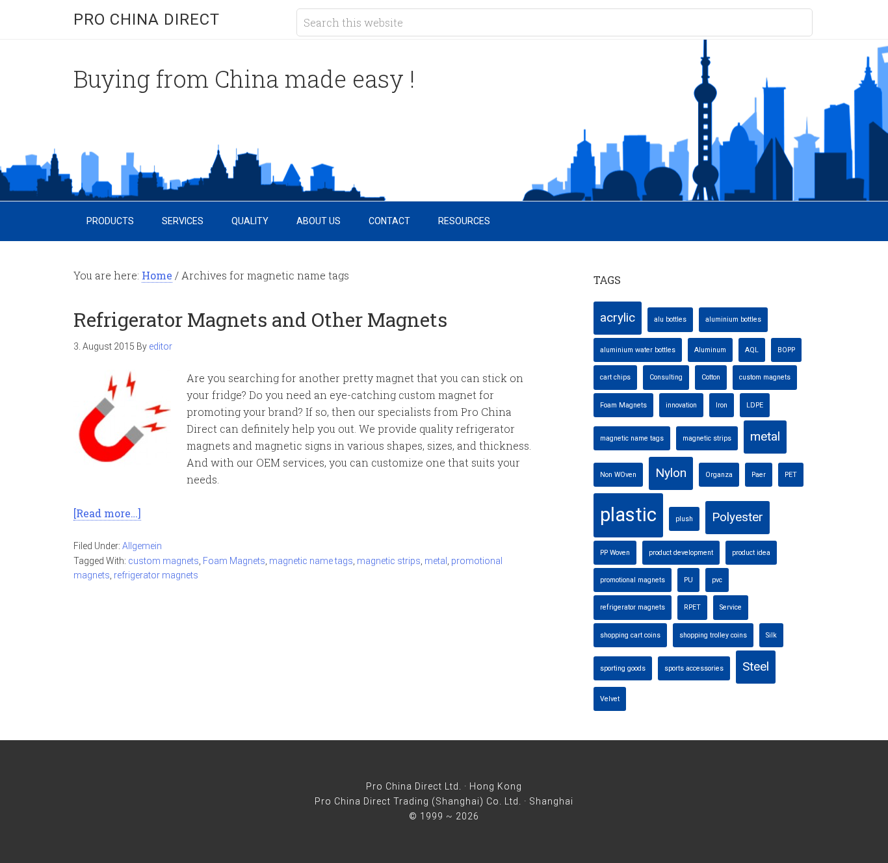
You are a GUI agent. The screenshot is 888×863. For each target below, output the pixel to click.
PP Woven (615, 552)
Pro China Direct (146, 19)
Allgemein (142, 546)
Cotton (710, 377)
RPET (692, 607)
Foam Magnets (234, 561)
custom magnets (163, 561)
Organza (719, 474)
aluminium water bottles (637, 350)
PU (688, 580)
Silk (771, 635)
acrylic (617, 317)
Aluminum (710, 350)
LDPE (754, 405)
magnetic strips (389, 561)
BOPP (786, 350)
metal (435, 561)
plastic (628, 515)
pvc (717, 580)
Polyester (737, 516)
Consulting (666, 377)
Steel (755, 666)
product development (681, 552)
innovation (681, 405)
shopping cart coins (630, 635)
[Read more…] (107, 513)
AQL (752, 350)
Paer (758, 474)
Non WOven (618, 474)
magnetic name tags (311, 561)
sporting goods (623, 668)
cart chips (615, 377)
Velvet (610, 699)
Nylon (670, 472)
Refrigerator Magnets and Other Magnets (260, 319)
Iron (721, 405)
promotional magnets (632, 580)
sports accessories (694, 668)
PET (791, 474)
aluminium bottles (733, 319)
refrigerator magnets (156, 575)
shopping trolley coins (713, 635)
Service (731, 607)
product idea (751, 552)
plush (684, 519)
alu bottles (670, 319)
